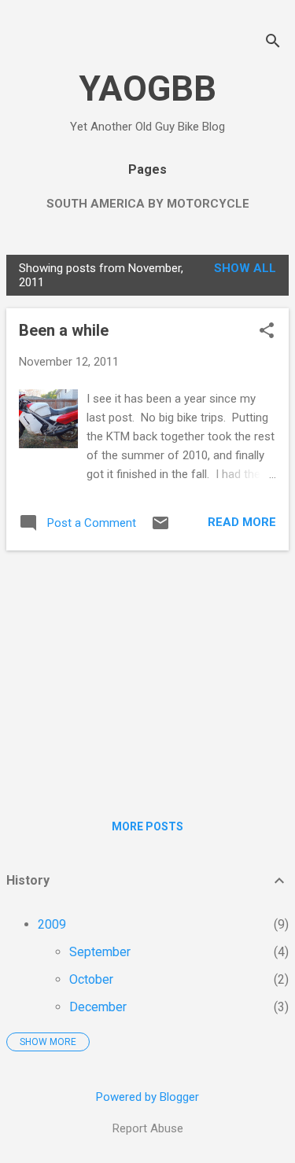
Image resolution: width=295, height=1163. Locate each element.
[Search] (273, 43)
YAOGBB (147, 88)
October (91, 979)
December (98, 1006)
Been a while (64, 330)
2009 (52, 924)
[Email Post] (160, 528)
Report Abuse (147, 1128)
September (100, 951)
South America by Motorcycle (147, 204)
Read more (242, 522)
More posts (147, 826)
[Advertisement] (147, 673)
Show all (245, 268)
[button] (266, 332)
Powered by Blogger (147, 1097)
